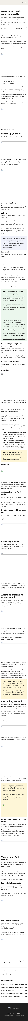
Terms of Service (20, 1015)
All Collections (4, 8)
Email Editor (17, 8)
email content (16, 434)
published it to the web (13, 442)
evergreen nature (7, 459)
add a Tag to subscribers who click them (12, 875)
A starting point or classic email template (14, 86)
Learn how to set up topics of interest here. (14, 339)
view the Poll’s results (20, 737)
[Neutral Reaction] (6, 974)
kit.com (19, 1013)
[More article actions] (25, 28)
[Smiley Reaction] (10, 974)
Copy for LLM (20, 28)
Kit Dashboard (11, 1013)
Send (11, 8)
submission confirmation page (13, 677)
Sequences (10, 923)
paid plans (15, 76)
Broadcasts (10, 886)
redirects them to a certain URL (12, 779)
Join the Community (9, 1015)
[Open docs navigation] (25, 2)
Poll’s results (14, 243)
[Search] (23, 2)
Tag (9, 254)
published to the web (17, 826)
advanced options (19, 348)
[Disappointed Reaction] (2, 974)
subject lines (7, 434)
